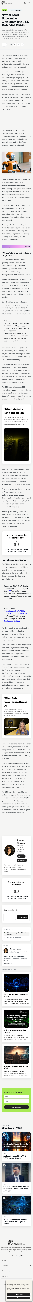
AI (5, 10)
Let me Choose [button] (19, 1294)
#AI (9, 591)
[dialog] (19, 1290)
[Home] (7, 4)
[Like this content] (3, 44)
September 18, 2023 (12, 621)
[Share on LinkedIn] (18, 44)
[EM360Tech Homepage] (16, 1246)
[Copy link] (22, 44)
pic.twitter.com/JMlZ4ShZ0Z (16, 613)
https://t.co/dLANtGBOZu (14, 611)
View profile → (8, 963)
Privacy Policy (10, 1289)
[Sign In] (21, 856)
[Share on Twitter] (14, 44)
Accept (19, 1298)
